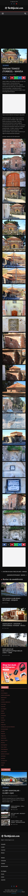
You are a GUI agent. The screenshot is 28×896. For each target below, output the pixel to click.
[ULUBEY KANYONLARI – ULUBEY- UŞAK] (14, 779)
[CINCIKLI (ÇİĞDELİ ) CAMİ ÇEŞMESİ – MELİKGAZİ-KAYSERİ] (5, 822)
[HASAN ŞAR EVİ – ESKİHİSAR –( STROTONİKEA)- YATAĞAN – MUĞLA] (14, 609)
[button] (14, 146)
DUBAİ (2, 711)
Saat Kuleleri (4, 751)
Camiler (3, 699)
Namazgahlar (4, 744)
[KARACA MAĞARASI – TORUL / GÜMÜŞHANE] (5, 808)
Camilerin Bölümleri (5, 702)
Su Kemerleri (4, 760)
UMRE (2, 765)
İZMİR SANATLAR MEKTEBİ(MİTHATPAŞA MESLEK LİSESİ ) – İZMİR (12, 651)
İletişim (2, 852)
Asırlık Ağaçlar (4, 693)
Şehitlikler (3, 756)
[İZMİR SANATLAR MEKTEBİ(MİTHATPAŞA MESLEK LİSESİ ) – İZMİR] (14, 634)
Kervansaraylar (4, 729)
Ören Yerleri (4, 747)
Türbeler (3, 762)
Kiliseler (3, 731)
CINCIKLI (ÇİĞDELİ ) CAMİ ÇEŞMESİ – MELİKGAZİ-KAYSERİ (18, 821)
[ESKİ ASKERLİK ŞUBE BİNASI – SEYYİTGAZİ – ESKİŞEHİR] (14, 583)
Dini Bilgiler (3, 708)
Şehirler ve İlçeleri (5, 753)
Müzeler (3, 742)
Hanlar (2, 717)
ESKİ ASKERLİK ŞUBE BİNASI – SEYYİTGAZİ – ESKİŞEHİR (11, 599)
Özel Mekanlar (5, 65)
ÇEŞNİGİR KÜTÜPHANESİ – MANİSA (16, 575)
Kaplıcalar (3, 724)
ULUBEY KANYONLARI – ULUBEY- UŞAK (11, 791)
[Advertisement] (14, 30)
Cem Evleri (3, 704)
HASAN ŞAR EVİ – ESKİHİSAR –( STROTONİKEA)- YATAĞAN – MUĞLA (13, 624)
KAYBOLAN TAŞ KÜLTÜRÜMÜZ (8, 726)
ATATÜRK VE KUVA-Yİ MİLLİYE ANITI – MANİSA (15, 571)
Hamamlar (3, 715)
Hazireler (3, 720)
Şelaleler (3, 758)
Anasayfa (3, 844)
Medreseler (3, 738)
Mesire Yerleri (4, 740)
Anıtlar (2, 690)
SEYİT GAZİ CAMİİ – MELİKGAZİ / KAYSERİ (18, 814)
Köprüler (3, 733)
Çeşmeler (3, 706)
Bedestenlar (4, 697)
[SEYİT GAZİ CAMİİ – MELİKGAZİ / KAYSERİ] (5, 815)
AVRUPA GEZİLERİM (5, 695)
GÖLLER (3, 713)
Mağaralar (3, 735)
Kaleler (2, 722)
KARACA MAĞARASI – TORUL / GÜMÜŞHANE (17, 807)
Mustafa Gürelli (13, 74)
